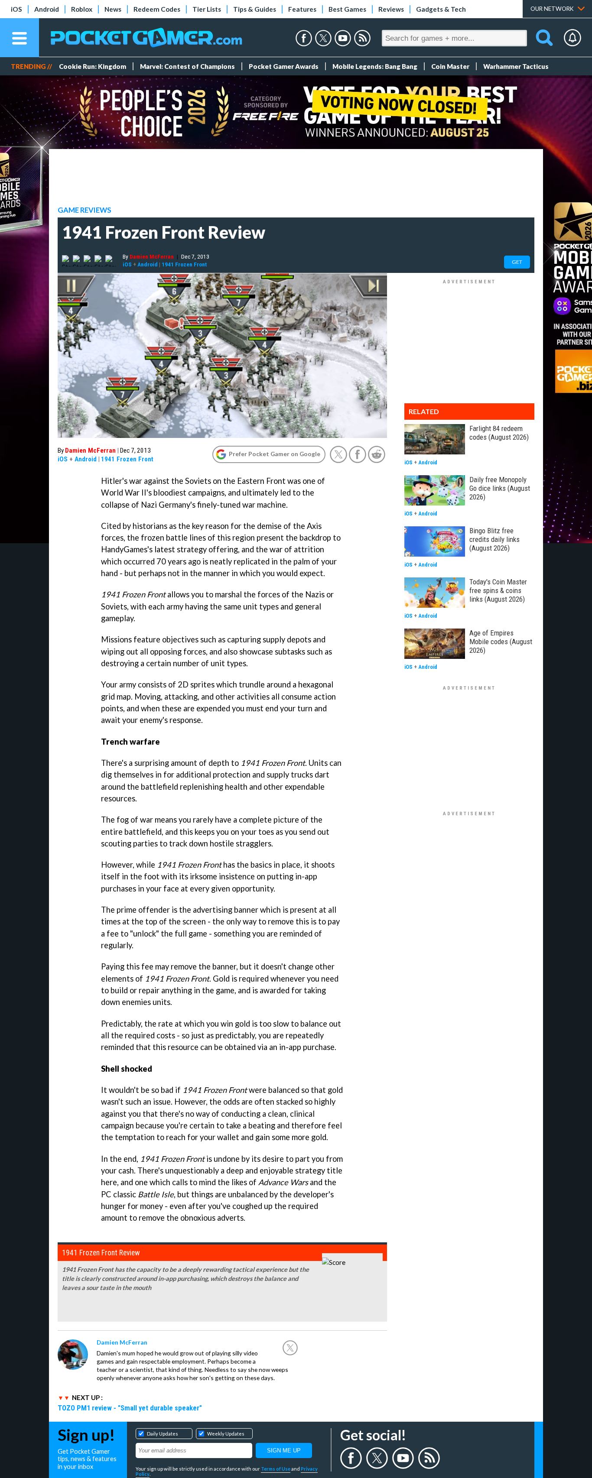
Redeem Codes (156, 9)
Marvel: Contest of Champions (187, 66)
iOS (16, 9)
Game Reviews (84, 210)
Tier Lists (206, 9)
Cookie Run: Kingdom (92, 66)
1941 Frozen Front (184, 264)
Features (302, 9)
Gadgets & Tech (441, 9)
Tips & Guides (254, 9)
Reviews (391, 9)
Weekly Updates (225, 1433)
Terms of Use (275, 1469)
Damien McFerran (152, 256)
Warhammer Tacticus (516, 66)
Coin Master (450, 66)
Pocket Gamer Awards (284, 66)
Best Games (347, 9)
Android (46, 9)
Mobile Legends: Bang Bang (374, 66)
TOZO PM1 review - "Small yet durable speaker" (130, 1407)
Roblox (81, 9)
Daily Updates (162, 1433)
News (112, 9)
